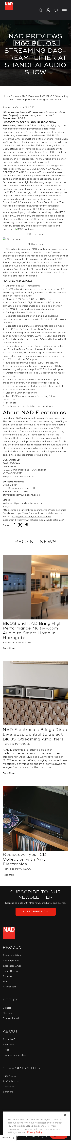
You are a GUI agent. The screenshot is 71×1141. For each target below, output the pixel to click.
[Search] (40, 10)
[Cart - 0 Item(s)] (56, 10)
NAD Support (10, 1076)
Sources (7, 976)
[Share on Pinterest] (26, 525)
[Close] (65, 1115)
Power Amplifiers (12, 955)
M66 (51, 152)
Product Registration (14, 1055)
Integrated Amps (12, 966)
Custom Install (11, 1018)
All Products (10, 986)
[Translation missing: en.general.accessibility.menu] (64, 10)
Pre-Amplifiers (11, 960)
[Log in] (47, 10)
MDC (5, 981)
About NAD (9, 1039)
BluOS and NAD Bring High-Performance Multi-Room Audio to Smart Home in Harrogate (33, 630)
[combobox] (8, 1138)
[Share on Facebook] (14, 525)
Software (8, 1092)
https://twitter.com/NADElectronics (31, 516)
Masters (7, 1013)
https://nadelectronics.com (28, 503)
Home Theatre (10, 971)
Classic (7, 1008)
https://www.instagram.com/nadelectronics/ (39, 520)
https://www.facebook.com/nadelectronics (38, 513)
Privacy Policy (34, 1132)
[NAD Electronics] (9, 10)
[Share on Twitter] (20, 525)
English (6, 1137)
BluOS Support (11, 1081)
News (16, 96)
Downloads (9, 1086)
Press (6, 1050)
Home (6, 96)
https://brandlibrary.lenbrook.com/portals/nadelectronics (34, 510)
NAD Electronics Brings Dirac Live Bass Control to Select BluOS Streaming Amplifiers (35, 734)
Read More (9, 648)
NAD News (8, 1044)
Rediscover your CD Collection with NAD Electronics (25, 859)
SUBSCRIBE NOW (36, 911)
